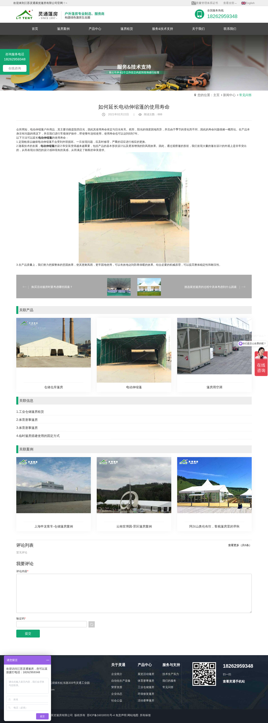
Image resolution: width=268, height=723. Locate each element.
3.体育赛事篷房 (27, 427)
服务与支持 (171, 665)
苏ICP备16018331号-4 (101, 715)
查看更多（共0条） (240, 545)
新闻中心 (229, 95)
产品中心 (145, 665)
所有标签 (145, 715)
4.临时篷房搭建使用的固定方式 (38, 435)
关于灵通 (118, 665)
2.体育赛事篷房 (27, 419)
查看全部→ (230, 3)
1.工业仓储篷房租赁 (30, 411)
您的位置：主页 (209, 95)
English (250, 3)
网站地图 (132, 715)
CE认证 (200, 3)
